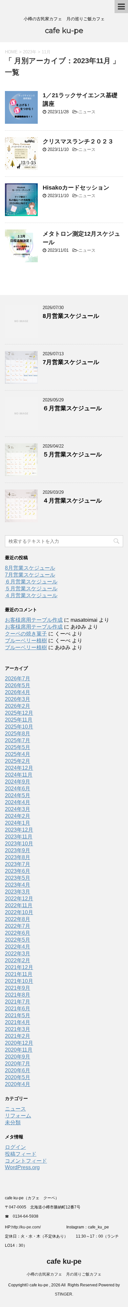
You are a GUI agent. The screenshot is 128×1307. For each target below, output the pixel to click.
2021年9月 (17, 988)
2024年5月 (17, 795)
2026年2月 (17, 706)
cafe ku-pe (64, 30)
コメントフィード (26, 1161)
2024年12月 (19, 768)
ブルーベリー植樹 (26, 640)
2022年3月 (17, 953)
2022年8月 (17, 919)
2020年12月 (19, 1043)
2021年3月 (17, 1029)
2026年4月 (17, 692)
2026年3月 (17, 699)
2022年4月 (17, 946)
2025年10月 (19, 726)
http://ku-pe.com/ (28, 1227)
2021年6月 (17, 1008)
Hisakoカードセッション (76, 187)
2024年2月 (17, 816)
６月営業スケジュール (72, 408)
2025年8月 (17, 733)
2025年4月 (17, 754)
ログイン (15, 1147)
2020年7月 (17, 1063)
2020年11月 (18, 1050)
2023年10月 (19, 843)
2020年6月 (17, 1070)
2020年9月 (17, 1056)
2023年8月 (17, 857)
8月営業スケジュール (71, 316)
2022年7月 (17, 926)
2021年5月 (17, 1015)
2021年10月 (19, 981)
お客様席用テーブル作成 (34, 620)
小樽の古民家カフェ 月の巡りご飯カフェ (64, 1274)
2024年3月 (17, 809)
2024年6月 (17, 788)
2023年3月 (17, 891)
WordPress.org (22, 1167)
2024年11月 (18, 775)
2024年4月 (17, 802)
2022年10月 (19, 912)
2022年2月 (17, 960)
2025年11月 (18, 720)
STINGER (63, 1294)
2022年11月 (18, 905)
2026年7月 (17, 678)
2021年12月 (19, 967)
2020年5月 (17, 1077)
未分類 (13, 1122)
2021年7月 (17, 1001)
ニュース (87, 111)
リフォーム (18, 1115)
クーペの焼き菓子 (26, 633)
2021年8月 (17, 995)
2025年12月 (19, 713)
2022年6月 (17, 933)
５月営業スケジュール (72, 454)
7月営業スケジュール (71, 362)
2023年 (29, 51)
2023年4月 (17, 885)
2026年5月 (17, 685)
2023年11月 (18, 836)
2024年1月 (17, 823)
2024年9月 (17, 781)
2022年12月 (19, 898)
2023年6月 (17, 871)
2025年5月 (17, 747)
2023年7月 (17, 864)
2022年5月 (17, 940)
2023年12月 (19, 830)
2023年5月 (17, 878)
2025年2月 (17, 761)
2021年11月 (18, 974)
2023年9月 (17, 850)
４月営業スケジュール (72, 500)
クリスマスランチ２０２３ (78, 141)
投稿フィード (20, 1154)
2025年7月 (17, 740)
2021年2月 (17, 1036)
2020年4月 (17, 1084)
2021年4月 (17, 1022)
